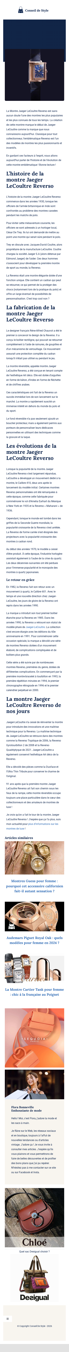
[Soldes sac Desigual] (34, 1255)
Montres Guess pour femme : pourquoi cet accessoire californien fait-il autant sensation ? (34, 886)
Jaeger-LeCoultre (35, 627)
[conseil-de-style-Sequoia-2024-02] (34, 1009)
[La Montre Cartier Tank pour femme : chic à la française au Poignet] (34, 955)
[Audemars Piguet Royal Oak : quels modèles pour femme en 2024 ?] (34, 903)
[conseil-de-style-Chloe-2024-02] (34, 1189)
